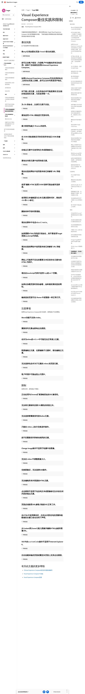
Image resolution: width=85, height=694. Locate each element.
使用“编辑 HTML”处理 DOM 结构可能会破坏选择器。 (76, 106)
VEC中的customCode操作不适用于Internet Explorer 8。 (76, 293)
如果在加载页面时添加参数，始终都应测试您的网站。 (76, 159)
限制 (71, 210)
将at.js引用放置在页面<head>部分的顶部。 (76, 28)
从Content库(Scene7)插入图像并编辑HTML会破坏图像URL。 (76, 286)
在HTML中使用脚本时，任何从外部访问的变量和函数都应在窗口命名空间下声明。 (76, 278)
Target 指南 (35, 10)
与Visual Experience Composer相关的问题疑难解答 (38, 570)
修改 (6, 94)
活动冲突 (7, 91)
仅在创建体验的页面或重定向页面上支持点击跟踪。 (76, 300)
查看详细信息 (26, 56)
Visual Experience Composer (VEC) (33, 26)
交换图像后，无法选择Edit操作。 (76, 252)
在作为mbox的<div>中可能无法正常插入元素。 (76, 186)
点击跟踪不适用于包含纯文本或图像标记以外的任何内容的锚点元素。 (76, 264)
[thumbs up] (44, 692)
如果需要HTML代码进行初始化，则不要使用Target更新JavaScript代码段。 (76, 132)
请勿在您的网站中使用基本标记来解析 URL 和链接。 (76, 99)
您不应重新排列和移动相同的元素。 (76, 235)
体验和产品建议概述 (9, 60)
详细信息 (25, 97)
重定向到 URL (8, 119)
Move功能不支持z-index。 (75, 175)
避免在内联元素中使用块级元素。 (76, 93)
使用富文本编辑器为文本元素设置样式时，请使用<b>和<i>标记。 (76, 114)
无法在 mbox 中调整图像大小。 (76, 247)
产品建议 (6, 141)
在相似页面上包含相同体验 (9, 83)
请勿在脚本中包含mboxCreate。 (75, 125)
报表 (4, 144)
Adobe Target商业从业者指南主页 (8, 24)
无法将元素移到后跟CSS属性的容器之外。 (76, 220)
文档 (22, 10)
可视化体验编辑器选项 (9, 73)
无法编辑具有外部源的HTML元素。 (76, 257)
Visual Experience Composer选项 (33, 577)
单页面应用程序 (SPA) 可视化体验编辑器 (9, 135)
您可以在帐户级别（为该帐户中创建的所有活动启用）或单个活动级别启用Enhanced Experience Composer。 (76, 37)
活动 (4, 50)
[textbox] (8, 15)
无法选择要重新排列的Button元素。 (76, 225)
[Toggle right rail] (70, 6)
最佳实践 (72, 24)
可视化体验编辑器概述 (9, 68)
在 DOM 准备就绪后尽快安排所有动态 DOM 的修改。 (76, 83)
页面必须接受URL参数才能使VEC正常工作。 (76, 270)
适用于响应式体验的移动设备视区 (9, 105)
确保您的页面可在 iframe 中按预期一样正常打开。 (76, 166)
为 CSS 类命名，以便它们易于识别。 (76, 67)
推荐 (4, 148)
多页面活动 (8, 87)
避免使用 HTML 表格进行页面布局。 (76, 72)
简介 (4, 32)
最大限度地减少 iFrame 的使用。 (75, 77)
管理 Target (5, 35)
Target (28, 10)
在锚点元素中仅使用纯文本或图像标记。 (76, 88)
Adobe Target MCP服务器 (8, 42)
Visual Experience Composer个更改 (33, 574)
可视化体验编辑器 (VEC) (7, 64)
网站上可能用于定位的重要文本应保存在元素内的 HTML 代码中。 (76, 147)
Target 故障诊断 (6, 151)
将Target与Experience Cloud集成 (8, 46)
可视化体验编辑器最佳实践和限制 (9, 110)
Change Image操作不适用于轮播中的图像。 (76, 241)
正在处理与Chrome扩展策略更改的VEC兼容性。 (76, 214)
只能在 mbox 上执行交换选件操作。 (76, 230)
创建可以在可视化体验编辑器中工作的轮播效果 (9, 123)
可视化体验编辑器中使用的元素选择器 (9, 99)
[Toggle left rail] (15, 6)
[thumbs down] (47, 692)
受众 (4, 53)
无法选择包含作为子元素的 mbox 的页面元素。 (76, 199)
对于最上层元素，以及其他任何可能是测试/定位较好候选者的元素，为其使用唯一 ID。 (76, 59)
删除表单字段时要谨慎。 (76, 120)
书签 (73, 17)
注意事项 (72, 171)
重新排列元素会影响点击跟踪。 (76, 180)
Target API (5, 154)
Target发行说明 (6, 29)
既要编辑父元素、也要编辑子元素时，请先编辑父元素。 (76, 193)
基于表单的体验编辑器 (9, 130)
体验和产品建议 (6, 57)
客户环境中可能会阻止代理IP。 (76, 205)
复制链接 (79, 17)
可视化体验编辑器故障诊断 (9, 115)
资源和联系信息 (7, 158)
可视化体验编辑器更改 (9, 78)
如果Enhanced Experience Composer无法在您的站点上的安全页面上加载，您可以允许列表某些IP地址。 (76, 49)
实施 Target (5, 39)
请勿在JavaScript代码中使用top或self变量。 (76, 154)
